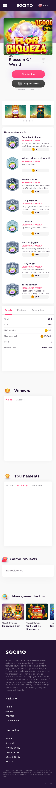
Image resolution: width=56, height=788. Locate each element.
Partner (9, 761)
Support (9, 743)
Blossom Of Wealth (32, 140)
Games (9, 711)
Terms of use (12, 752)
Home (8, 707)
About (8, 739)
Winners (9, 716)
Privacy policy (12, 748)
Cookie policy (12, 757)
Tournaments (12, 721)
